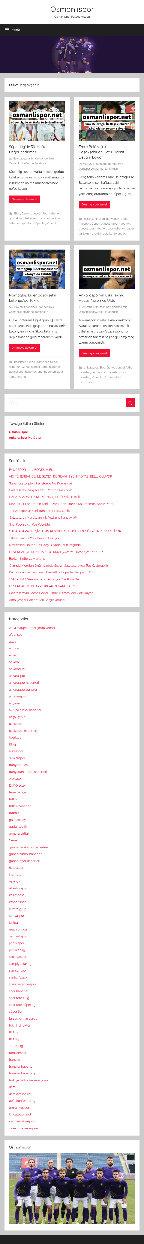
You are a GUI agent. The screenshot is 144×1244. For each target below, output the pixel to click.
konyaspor (16, 916)
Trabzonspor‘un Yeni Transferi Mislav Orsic (39, 511)
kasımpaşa (16, 895)
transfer (14, 1059)
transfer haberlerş (22, 1073)
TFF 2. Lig (16, 1046)
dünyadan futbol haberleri (28, 772)
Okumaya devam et (24, 199)
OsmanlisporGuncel (21, 163)
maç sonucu (46, 218)
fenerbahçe (17, 792)
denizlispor (17, 758)
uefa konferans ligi (115, 233)
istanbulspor (18, 888)
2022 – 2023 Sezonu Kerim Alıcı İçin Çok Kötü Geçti (45, 579)
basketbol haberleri (23, 731)
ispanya (14, 881)
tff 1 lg (13, 1032)
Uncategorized (20, 1114)
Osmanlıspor (72, 9)
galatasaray (17, 820)
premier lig (17, 950)
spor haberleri (116, 228)
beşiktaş (15, 737)
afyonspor (16, 634)
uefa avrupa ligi (20, 1094)
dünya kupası (18, 765)
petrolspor (16, 943)
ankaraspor (91, 367)
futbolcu (15, 813)
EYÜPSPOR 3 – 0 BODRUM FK (31, 470)
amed (13, 655)
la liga (13, 922)
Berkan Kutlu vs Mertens (27, 558)
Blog (17, 213)
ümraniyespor (19, 1107)
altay (12, 641)
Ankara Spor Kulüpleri (25, 437)
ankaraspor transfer (23, 689)
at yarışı (14, 703)
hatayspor (16, 867)
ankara (14, 662)
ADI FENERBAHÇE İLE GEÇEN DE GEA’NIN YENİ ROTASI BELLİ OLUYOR (60, 476)
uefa (12, 1087)
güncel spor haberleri (23, 218)
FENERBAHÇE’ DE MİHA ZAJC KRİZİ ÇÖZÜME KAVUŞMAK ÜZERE (57, 552)
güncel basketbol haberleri (28, 847)
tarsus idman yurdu (23, 1018)
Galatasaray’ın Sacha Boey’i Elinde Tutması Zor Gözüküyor (51, 593)
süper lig (52, 223)
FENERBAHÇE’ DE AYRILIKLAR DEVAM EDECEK (43, 586)
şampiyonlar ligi (20, 964)
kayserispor (17, 902)
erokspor (15, 778)
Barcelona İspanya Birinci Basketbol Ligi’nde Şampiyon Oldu (52, 572)
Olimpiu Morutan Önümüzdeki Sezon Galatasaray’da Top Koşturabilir (58, 565)
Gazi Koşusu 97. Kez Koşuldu (29, 524)
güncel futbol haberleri (45, 213)
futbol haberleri (20, 806)
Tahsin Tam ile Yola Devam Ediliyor (34, 538)
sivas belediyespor (22, 984)
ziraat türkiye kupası (23, 1128)
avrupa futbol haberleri (25, 710)
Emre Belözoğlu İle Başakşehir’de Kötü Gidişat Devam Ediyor (101, 151)
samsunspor (18, 970)
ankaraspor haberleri (24, 682)
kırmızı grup (17, 909)
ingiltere (15, 874)
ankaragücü (17, 669)
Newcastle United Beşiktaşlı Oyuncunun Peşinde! (45, 545)
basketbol (16, 724)
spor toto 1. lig (19, 998)
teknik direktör (92, 233)
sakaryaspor (17, 957)
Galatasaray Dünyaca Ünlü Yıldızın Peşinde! (40, 490)
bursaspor (16, 751)
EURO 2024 (17, 785)
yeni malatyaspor (21, 1121)
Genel (25, 213)
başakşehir (91, 218)
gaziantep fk (18, 826)
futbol (13, 799)
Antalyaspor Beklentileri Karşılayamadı (37, 600)
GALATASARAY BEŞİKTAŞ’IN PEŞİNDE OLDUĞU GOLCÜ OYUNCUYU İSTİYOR (65, 531)
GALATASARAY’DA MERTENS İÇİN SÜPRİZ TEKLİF (45, 497)
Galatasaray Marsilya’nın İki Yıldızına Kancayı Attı (43, 517)
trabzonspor (17, 1053)
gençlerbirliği (19, 833)
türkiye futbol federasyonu (28, 1080)
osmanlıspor (18, 936)
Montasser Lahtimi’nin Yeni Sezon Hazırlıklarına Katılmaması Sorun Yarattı (62, 504)
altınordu (15, 648)
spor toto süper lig (33, 223)
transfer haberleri (21, 1066)
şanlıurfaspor (18, 977)
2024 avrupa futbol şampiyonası (32, 628)
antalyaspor (17, 696)
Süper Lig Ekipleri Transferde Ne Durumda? (40, 483)
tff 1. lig (14, 1039)
